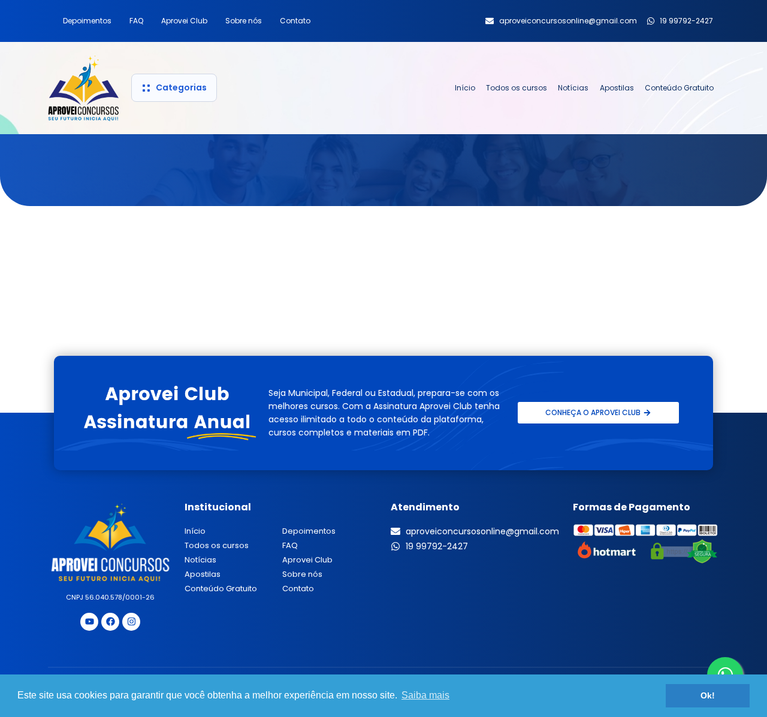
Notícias (573, 88)
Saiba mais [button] (425, 695)
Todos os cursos (516, 88)
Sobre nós (243, 21)
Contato (295, 21)
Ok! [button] (707, 695)
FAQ (136, 21)
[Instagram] (131, 622)
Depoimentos (87, 21)
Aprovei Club (184, 21)
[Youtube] (89, 622)
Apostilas (617, 88)
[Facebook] (110, 622)
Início (465, 88)
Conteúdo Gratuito (679, 88)
